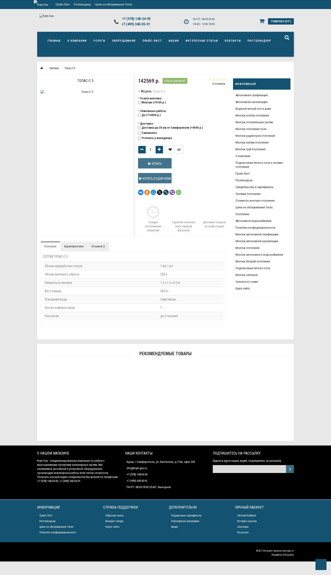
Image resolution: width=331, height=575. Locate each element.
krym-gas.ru (288, 551)
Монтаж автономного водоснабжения (259, 254)
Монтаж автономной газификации (257, 234)
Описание (50, 246)
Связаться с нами (247, 281)
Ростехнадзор (82, 4)
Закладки (243, 526)
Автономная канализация (252, 102)
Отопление (242, 214)
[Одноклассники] (147, 192)
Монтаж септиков (247, 275)
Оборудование (124, 40)
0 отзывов (218, 83)
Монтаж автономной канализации (257, 241)
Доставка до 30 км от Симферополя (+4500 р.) (172, 127)
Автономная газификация (252, 95)
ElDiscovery (288, 555)
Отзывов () (98, 246)
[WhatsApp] (178, 192)
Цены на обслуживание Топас (113, 4)
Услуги (99, 40)
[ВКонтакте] (140, 192)
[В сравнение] (179, 149)
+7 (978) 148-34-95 (136, 19)
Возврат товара (114, 521)
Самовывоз (149, 132)
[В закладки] (170, 149)
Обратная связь (114, 515)
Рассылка (243, 532)
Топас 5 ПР (165, 375)
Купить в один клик (156, 178)
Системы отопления (248, 193)
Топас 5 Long (165, 396)
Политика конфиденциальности (255, 227)
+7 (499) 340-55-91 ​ (136, 24)
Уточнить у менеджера (157, 138)
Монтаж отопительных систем (254, 122)
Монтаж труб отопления (250, 149)
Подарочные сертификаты (186, 515)
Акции (174, 40)
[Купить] (155, 370)
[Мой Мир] (153, 192)
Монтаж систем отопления (252, 142)
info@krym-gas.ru (137, 468)
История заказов (247, 521)
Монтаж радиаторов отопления (255, 135)
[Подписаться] (290, 469)
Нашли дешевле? (175, 80)
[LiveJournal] (166, 192)
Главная (54, 40)
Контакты (233, 40)
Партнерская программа (185, 521)
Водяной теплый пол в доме (253, 108)
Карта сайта (243, 288)
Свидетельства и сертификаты (254, 187)
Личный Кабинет (246, 515)
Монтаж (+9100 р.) (154, 102)
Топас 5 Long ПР (165, 417)
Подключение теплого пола (253, 268)
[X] (159, 192)
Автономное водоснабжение (253, 221)
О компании (77, 40)
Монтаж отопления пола (251, 129)
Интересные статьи (202, 40)
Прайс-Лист (63, 4)
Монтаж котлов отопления (252, 115)
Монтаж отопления (248, 248)
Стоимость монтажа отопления (255, 200)
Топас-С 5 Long (165, 439)
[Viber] (172, 192)
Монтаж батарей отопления (253, 261)
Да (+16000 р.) (151, 115)
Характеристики (74, 246)
